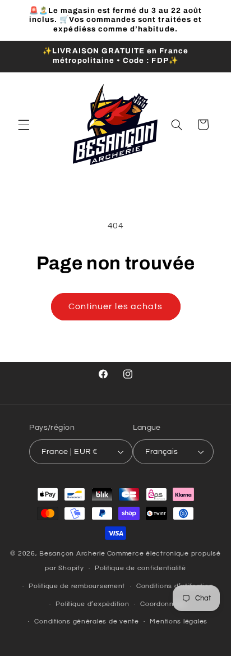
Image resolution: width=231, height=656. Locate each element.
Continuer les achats (115, 306)
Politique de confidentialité (140, 568)
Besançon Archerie (72, 554)
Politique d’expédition (92, 604)
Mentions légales (178, 621)
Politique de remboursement (77, 586)
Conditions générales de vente (86, 621)
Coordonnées (163, 604)
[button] (23, 124)
